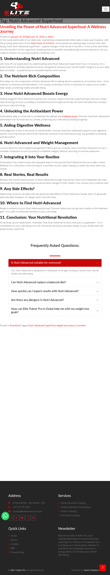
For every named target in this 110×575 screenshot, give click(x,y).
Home (14, 535)
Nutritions (15, 325)
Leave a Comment (77, 325)
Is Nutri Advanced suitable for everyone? (36, 262)
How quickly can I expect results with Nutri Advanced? (45, 291)
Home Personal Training (73, 502)
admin (50, 36)
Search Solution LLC (93, 570)
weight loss (62, 325)
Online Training (69, 511)
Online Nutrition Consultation (76, 507)
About (14, 539)
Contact (15, 544)
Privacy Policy (17, 552)
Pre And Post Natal (70, 515)
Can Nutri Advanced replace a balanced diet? (38, 282)
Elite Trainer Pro (18, 570)
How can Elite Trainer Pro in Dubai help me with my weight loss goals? (50, 310)
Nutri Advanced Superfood (42, 325)
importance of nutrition (43, 43)
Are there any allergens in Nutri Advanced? (37, 300)
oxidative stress (70, 116)
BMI (13, 548)
